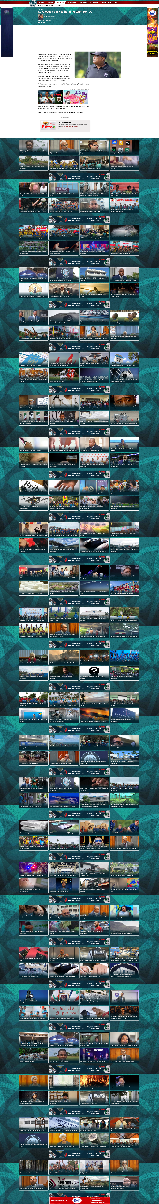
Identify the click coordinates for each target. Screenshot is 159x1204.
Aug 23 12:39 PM (43, 5)
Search (60, 5)
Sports (60, 2)
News (50, 2)
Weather (52, 5)
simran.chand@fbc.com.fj (50, 18)
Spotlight (107, 2)
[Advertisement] (79, 37)
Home (41, 2)
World (83, 2)
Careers (94, 2)
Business (71, 2)
